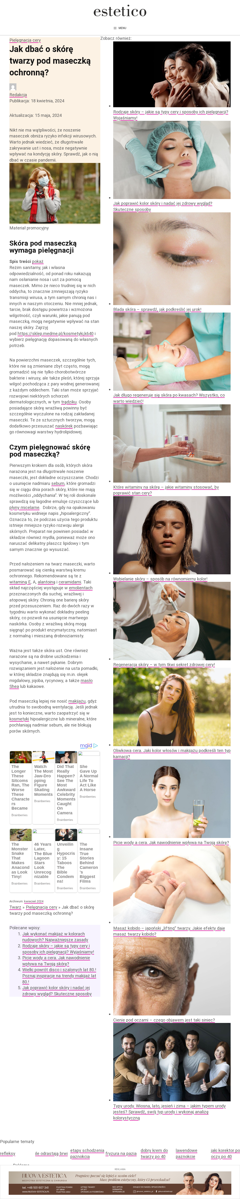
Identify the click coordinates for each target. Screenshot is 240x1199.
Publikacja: (36, 100)
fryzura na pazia (121, 1153)
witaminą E (20, 581)
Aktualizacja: (35, 115)
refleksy (7, 1153)
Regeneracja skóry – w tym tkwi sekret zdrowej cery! (164, 664)
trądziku (69, 401)
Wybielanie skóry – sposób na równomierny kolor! (160, 578)
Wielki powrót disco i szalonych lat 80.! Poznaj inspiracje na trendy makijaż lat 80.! (59, 975)
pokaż (38, 261)
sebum (57, 483)
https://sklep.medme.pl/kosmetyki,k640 (56, 333)
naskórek (64, 426)
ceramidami (70, 581)
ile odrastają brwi (51, 1153)
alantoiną (46, 581)
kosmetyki (19, 718)
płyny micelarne (24, 507)
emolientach (81, 587)
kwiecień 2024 (33, 901)
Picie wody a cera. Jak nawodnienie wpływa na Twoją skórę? (171, 842)
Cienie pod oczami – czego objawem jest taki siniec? (164, 1020)
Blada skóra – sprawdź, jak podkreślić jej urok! (157, 309)
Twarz (15, 907)
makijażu (77, 701)
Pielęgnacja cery (25, 40)
